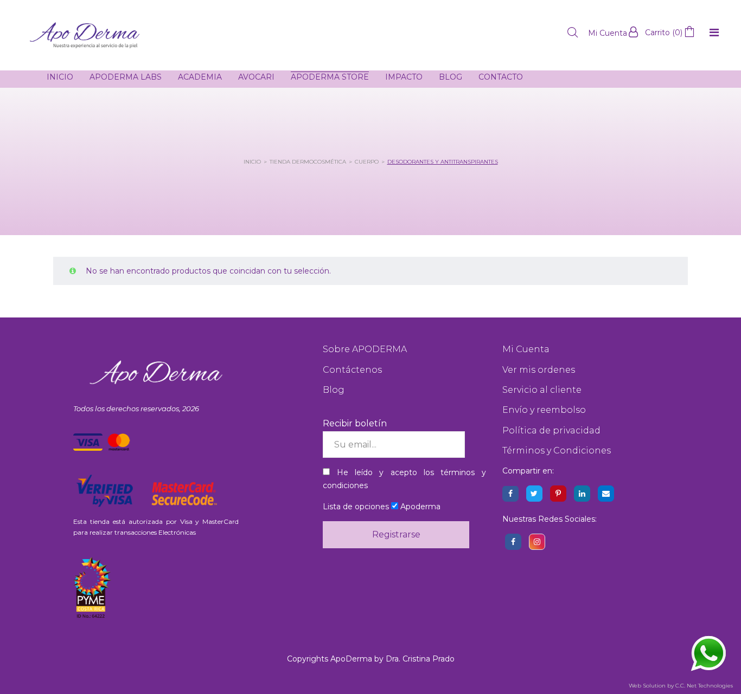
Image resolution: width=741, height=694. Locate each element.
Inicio (252, 161)
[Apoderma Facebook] (513, 542)
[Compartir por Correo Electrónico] (606, 493)
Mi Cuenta (526, 349)
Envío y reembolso (544, 410)
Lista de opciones (356, 506)
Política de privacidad (551, 430)
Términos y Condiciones (556, 450)
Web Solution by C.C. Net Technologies (681, 685)
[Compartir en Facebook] (510, 493)
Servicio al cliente (542, 390)
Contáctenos (352, 370)
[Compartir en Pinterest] (558, 493)
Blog (333, 390)
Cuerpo (367, 161)
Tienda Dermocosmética (308, 161)
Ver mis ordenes (538, 370)
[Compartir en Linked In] (582, 493)
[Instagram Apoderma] (537, 542)
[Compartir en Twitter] (534, 493)
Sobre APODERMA (365, 349)
